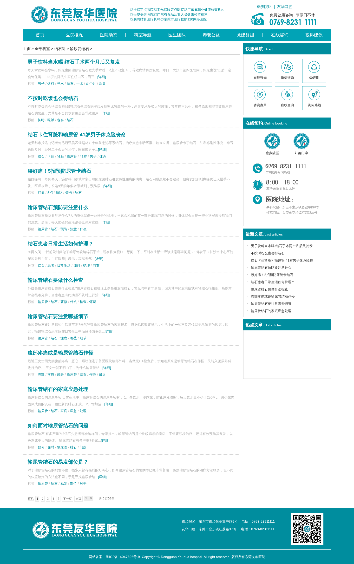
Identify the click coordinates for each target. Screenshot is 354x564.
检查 (83, 302)
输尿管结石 (79, 49)
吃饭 (50, 120)
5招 (50, 193)
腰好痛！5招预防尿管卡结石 (59, 171)
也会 (60, 120)
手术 (79, 83)
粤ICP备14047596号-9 (123, 557)
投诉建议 (314, 35)
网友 (96, 265)
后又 (102, 83)
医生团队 (177, 35)
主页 (27, 49)
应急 (73, 411)
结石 (70, 83)
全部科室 (42, 49)
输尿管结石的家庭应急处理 (58, 389)
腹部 (41, 374)
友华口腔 (284, 7)
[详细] (101, 77)
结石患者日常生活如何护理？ (60, 243)
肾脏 (60, 156)
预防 (59, 193)
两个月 (91, 83)
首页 (40, 35)
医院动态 (108, 35)
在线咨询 (279, 35)
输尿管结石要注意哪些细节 (58, 316)
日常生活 (64, 265)
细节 (83, 338)
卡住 (50, 156)
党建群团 (245, 35)
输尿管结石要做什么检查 (55, 280)
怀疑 (92, 302)
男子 (41, 83)
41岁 (83, 156)
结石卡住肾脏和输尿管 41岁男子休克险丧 (282, 260)
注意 (73, 229)
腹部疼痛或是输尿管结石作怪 (60, 352)
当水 (60, 83)
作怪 (92, 374)
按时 (41, 120)
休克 (102, 156)
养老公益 (211, 35)
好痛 (41, 193)
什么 (83, 229)
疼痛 (50, 374)
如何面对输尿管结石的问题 (58, 425)
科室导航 (142, 35)
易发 (63, 483)
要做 (63, 302)
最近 (102, 374)
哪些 (73, 338)
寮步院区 (264, 7)
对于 (83, 483)
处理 (83, 411)
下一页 (67, 498)
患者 (50, 265)
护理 (86, 265)
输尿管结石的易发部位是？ (58, 462)
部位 (73, 483)
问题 (83, 447)
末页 (78, 498)
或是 (60, 374)
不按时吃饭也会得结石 (53, 98)
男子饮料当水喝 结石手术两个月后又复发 (74, 62)
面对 (50, 447)
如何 (76, 265)
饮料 (50, 83)
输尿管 (72, 156)
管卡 (68, 193)
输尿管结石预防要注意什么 (58, 207)
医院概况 (74, 35)
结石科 (60, 49)
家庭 (63, 411)
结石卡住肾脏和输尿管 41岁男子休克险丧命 (77, 134)
